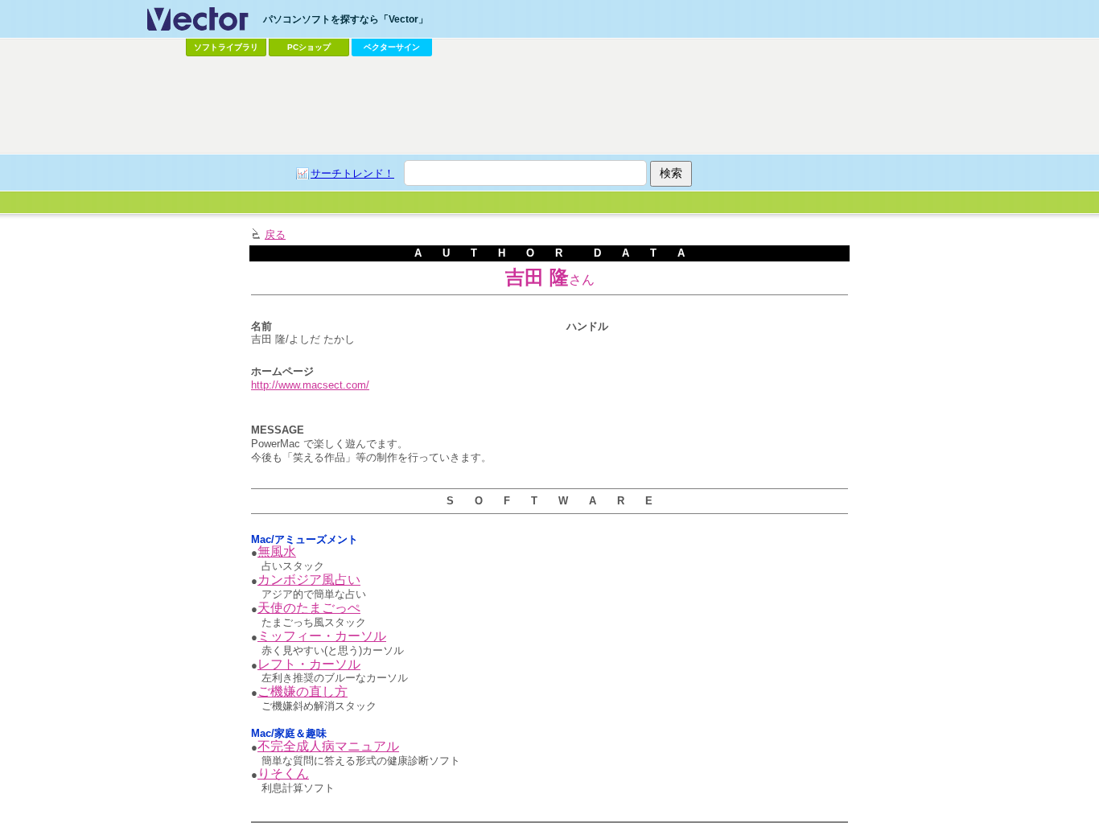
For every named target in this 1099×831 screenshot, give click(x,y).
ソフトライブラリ (226, 47)
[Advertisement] (549, 105)
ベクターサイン (392, 47)
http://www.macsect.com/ (310, 385)
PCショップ (309, 47)
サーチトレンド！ (352, 173)
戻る (275, 234)
